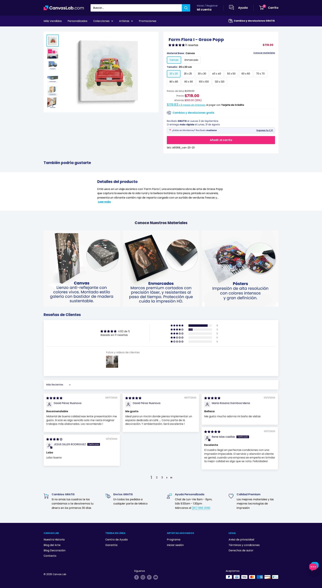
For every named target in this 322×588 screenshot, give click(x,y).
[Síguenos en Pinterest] (149, 577)
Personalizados (77, 21)
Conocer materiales (264, 53)
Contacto (50, 556)
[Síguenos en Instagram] (143, 577)
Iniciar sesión (175, 545)
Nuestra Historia (54, 539)
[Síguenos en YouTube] (155, 577)
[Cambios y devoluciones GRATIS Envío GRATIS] (230, 21)
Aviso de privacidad (241, 539)
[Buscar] (186, 8)
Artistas (124, 21)
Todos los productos (65, 30)
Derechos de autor (241, 550)
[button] (177, 45)
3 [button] (162, 477)
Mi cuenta (204, 10)
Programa (173, 539)
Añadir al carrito (221, 140)
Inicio (47, 30)
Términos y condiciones (244, 545)
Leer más (104, 202)
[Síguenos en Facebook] (136, 577)
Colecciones (101, 21)
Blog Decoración (54, 550)
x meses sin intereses (186, 105)
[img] (54, 398)
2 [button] (156, 477)
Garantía (111, 545)
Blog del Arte (52, 545)
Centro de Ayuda (116, 539)
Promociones (147, 21)
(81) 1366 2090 (201, 508)
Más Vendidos (53, 21)
